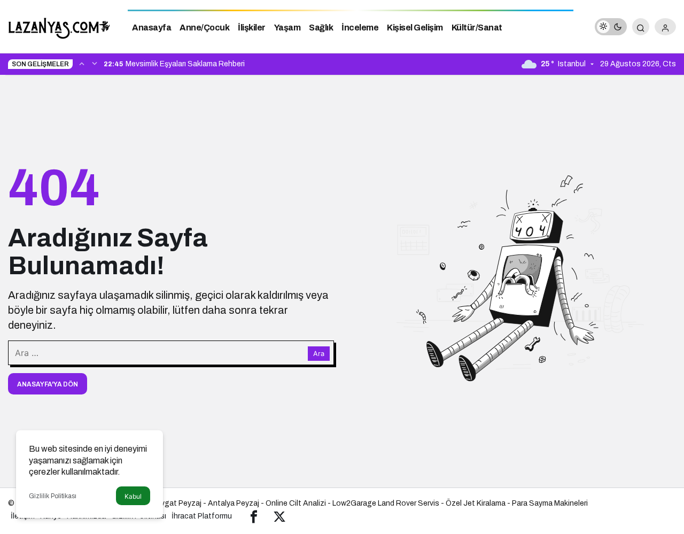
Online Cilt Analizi (296, 503)
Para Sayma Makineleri (550, 503)
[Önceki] (81, 63)
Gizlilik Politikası (52, 496)
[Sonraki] (94, 63)
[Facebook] (253, 516)
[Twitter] (279, 516)
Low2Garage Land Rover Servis (385, 503)
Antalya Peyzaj (233, 503)
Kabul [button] (133, 496)
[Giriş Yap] (665, 26)
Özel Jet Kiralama (476, 503)
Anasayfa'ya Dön (47, 384)
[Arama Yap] (640, 26)
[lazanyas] (60, 25)
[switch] (611, 26)
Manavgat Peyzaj (171, 503)
